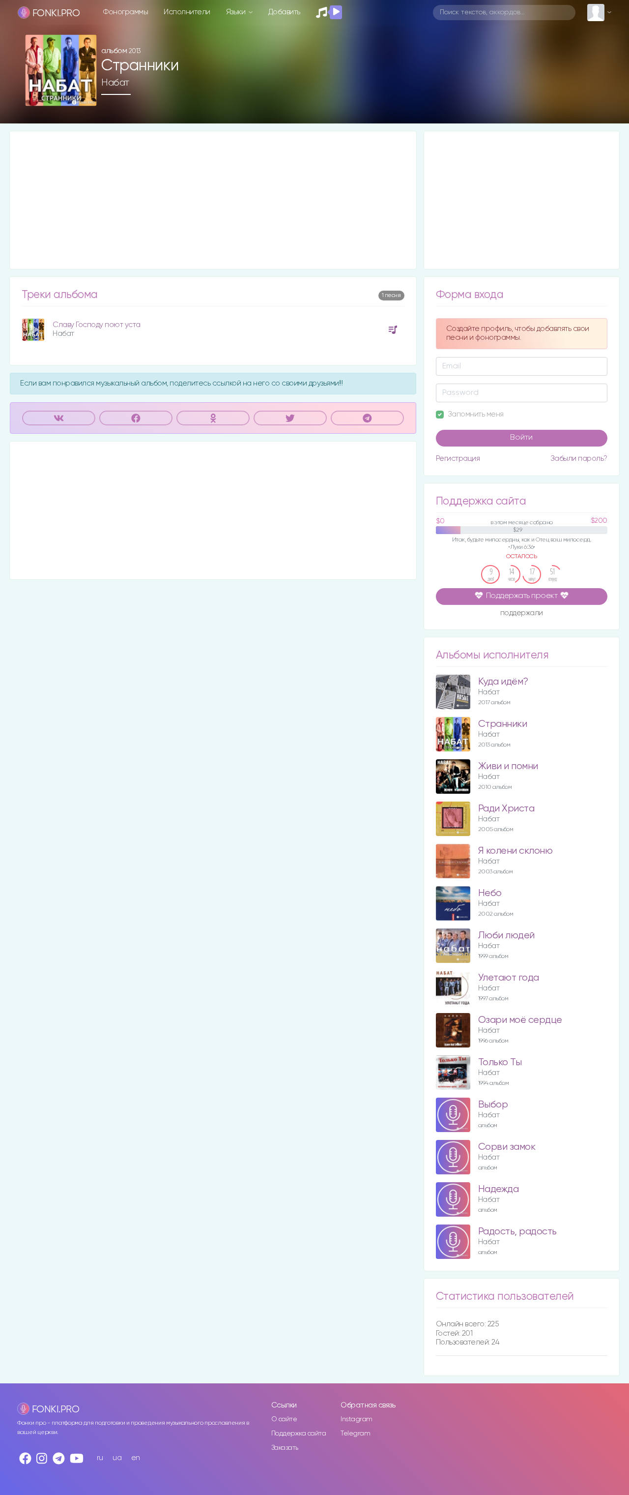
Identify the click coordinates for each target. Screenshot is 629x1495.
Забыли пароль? (578, 458)
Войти (521, 438)
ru (100, 1458)
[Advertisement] (213, 200)
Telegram (355, 1433)
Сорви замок (507, 1147)
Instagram (356, 1419)
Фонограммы (125, 12)
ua (117, 1458)
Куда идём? (503, 682)
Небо (490, 893)
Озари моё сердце (520, 1020)
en (135, 1458)
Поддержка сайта (298, 1433)
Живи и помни (508, 766)
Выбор (493, 1105)
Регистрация (458, 458)
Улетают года (508, 978)
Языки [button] (236, 12)
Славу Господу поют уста (97, 325)
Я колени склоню (515, 851)
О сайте (284, 1419)
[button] (85, 95)
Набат (115, 83)
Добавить (284, 12)
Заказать (284, 1447)
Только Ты (500, 1062)
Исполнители (187, 12)
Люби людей (506, 935)
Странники (502, 724)
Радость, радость (517, 1231)
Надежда (498, 1189)
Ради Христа (506, 809)
